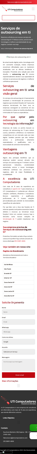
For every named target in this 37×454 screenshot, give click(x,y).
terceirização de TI (9, 219)
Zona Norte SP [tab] (9, 296)
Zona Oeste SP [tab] (9, 282)
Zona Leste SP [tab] (9, 291)
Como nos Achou (7, 337)
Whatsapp (5, 327)
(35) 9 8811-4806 (19, 241)
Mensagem (5, 357)
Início (2, 48)
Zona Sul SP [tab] (8, 287)
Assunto (5, 347)
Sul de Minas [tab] (8, 264)
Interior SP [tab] (8, 278)
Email (4, 317)
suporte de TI (17, 189)
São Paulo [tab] (7, 269)
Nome (4, 307)
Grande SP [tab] (7, 273)
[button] (33, 8)
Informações (9, 48)
